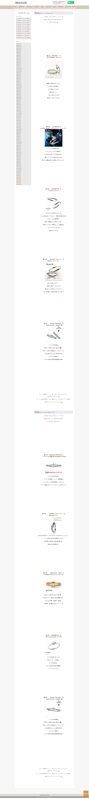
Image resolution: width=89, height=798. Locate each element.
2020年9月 (18, 72)
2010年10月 (18, 184)
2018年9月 (18, 100)
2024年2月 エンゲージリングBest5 (24, 33)
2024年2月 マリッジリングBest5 (23, 31)
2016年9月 (18, 132)
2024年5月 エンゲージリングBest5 (24, 20)
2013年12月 (18, 142)
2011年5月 (18, 177)
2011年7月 (18, 174)
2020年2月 (18, 81)
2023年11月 (18, 48)
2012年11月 (18, 152)
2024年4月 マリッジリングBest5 (23, 22)
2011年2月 (18, 181)
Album (42, 7)
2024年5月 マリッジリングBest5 (23, 18)
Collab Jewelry (68, 7)
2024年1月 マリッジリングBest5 (23, 35)
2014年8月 (18, 136)
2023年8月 (18, 52)
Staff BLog (23, 12)
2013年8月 (18, 145)
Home (15, 7)
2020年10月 (18, 71)
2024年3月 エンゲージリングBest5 (24, 29)
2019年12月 (18, 84)
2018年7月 (18, 101)
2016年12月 (18, 129)
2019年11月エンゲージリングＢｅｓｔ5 (44, 412)
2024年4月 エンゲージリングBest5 (24, 24)
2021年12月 (18, 68)
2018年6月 (18, 103)
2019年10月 (18, 87)
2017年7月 (18, 119)
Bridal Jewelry (21, 7)
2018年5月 (18, 104)
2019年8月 (18, 88)
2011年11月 (18, 168)
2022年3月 (18, 65)
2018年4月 (18, 106)
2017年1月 (18, 127)
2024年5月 (18, 45)
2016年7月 (18, 135)
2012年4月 (18, 161)
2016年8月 (18, 133)
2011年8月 (18, 172)
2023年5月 (18, 55)
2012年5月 (18, 159)
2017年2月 (18, 126)
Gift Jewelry (61, 7)
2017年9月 (18, 116)
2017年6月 (18, 120)
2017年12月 (18, 111)
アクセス (86, 795)
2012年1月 (18, 165)
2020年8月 (18, 74)
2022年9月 (18, 59)
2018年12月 (18, 97)
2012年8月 (18, 156)
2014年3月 (18, 139)
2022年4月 (18, 64)
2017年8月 (18, 117)
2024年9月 (18, 43)
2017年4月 (18, 123)
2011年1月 (18, 182)
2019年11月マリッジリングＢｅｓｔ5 (44, 13)
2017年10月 (18, 114)
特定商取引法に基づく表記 (44, 795)
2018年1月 (18, 110)
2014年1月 (18, 140)
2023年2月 (18, 58)
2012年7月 (18, 158)
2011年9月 (18, 171)
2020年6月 (18, 77)
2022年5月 (18, 62)
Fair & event (36, 7)
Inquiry (54, 7)
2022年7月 (18, 61)
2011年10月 (18, 169)
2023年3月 (18, 56)
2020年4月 (18, 78)
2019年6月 (18, 91)
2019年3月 (18, 94)
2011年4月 (18, 178)
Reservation (48, 7)
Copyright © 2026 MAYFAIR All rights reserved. (44, 797)
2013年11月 (18, 143)
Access (73, 7)
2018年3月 (18, 107)
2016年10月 (18, 130)
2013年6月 (18, 148)
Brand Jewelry (29, 7)
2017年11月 (18, 113)
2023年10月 (18, 49)
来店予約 (86, 792)
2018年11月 (18, 98)
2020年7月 (18, 75)
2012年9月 (18, 155)
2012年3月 (18, 162)
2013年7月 (18, 146)
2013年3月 (18, 149)
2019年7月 (18, 90)
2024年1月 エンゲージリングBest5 (24, 37)
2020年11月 (18, 69)
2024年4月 (18, 46)
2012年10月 (18, 153)
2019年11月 (18, 85)
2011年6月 (18, 175)
